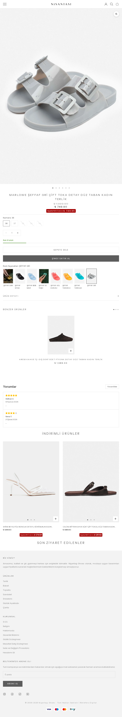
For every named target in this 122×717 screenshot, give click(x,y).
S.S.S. (5, 621)
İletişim (6, 626)
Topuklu (7, 590)
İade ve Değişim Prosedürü (16, 648)
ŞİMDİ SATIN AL (61, 258)
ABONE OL (12, 683)
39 (31, 223)
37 (15, 223)
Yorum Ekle (112, 386)
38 (23, 223)
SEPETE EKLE (61, 249)
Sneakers (7, 598)
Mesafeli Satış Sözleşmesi (15, 643)
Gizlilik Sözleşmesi (11, 639)
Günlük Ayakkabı (11, 603)
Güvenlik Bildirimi (11, 635)
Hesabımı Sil (9, 652)
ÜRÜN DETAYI (10, 296)
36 (6, 223)
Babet (6, 585)
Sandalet (7, 594)
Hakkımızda (8, 630)
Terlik (5, 581)
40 (39, 223)
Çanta (6, 607)
